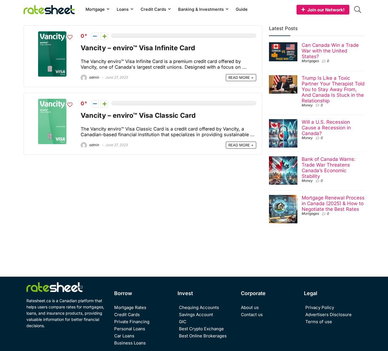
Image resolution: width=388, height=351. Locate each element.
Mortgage (95, 9)
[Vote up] (104, 36)
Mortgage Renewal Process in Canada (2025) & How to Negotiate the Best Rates (333, 203)
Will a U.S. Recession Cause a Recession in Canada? (326, 127)
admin (93, 77)
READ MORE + (241, 77)
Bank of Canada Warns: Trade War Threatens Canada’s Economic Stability (328, 167)
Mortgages (310, 61)
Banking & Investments (201, 9)
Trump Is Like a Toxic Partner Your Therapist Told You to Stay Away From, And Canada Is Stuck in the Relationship (333, 89)
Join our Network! (326, 9)
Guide (242, 9)
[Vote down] (95, 36)
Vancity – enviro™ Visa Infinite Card (138, 48)
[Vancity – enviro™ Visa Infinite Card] (52, 34)
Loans (123, 9)
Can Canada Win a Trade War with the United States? (330, 50)
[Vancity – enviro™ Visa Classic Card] (52, 102)
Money (307, 105)
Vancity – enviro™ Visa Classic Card (138, 115)
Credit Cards (153, 9)
